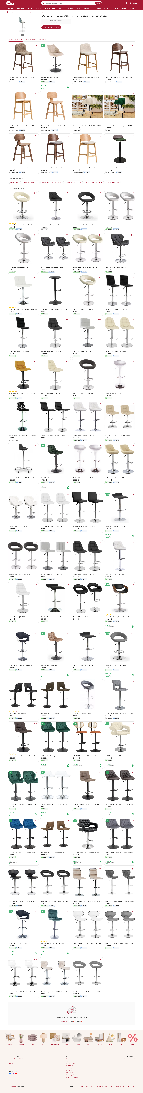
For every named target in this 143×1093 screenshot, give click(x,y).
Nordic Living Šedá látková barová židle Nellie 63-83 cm (25, 756)
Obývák (88, 1044)
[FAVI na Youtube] (16, 1073)
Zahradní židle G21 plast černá (82, 713)
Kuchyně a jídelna (16, 12)
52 (68, 235)
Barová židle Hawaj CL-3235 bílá (114, 574)
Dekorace (21, 1044)
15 (100, 235)
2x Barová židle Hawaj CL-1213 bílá (83, 478)
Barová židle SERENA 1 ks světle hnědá (52, 852)
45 (133, 193)
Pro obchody (69, 1070)
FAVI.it (106, 1086)
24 (36, 193)
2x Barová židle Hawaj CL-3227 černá (52, 267)
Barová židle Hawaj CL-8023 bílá (18, 617)
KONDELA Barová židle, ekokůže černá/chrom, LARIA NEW (58, 617)
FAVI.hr (101, 1086)
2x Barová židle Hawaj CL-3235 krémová (117, 478)
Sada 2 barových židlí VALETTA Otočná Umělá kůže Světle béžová (60, 992)
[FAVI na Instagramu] (13, 1073)
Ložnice (99, 1044)
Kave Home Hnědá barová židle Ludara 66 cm (118, 77)
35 (36, 584)
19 (133, 319)
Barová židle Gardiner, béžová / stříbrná (20, 225)
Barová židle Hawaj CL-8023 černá (51, 351)
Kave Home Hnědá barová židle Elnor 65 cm (21, 77)
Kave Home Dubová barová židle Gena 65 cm (54, 126)
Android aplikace (130, 1058)
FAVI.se (110, 1086)
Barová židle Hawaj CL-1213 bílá (114, 393)
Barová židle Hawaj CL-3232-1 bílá (83, 351)
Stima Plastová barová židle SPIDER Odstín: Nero (23, 435)
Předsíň (121, 1044)
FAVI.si (132, 1086)
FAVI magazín (70, 1068)
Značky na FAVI (70, 1063)
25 (68, 193)
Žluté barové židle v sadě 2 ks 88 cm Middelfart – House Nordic (27, 393)
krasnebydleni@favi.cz (17, 1058)
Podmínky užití (70, 1075)
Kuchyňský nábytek (28, 12)
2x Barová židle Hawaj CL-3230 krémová (85, 267)
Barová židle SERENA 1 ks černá (18, 713)
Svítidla (44, 1044)
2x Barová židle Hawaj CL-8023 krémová (117, 351)
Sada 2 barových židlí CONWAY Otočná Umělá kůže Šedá (121, 943)
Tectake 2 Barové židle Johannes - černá (53, 435)
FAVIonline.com (13, 1086)
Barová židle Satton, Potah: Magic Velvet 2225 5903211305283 (123, 126)
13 (68, 361)
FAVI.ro (91, 1086)
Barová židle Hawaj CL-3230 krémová (84, 309)
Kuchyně (65, 1044)
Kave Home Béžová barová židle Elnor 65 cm (86, 77)
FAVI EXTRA (69, 1072)
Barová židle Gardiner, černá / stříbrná (84, 225)
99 (100, 403)
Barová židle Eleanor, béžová (49, 77)
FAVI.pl (86, 1086)
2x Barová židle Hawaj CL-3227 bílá (19, 526)
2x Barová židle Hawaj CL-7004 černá (84, 526)
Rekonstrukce (55, 1044)
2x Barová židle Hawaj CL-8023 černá (84, 574)
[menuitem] (10, 8)
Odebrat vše (64, 1021)
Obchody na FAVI (71, 1061)
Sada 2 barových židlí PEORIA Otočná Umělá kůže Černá (57, 901)
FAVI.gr (128, 1086)
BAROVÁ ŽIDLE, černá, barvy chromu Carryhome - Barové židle (59, 225)
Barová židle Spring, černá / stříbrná (115, 526)
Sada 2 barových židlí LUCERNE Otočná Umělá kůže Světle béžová (92, 901)
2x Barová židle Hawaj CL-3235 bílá (83, 435)
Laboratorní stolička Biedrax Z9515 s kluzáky (22, 478)
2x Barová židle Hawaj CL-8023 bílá (51, 526)
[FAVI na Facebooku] (10, 1073)
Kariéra (11, 1063)
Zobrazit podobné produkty (51, 27)
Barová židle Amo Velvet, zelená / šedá (52, 943)
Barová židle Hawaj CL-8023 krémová (52, 393)
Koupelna (77, 1044)
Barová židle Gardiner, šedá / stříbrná (116, 665)
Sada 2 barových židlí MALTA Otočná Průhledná (22, 992)
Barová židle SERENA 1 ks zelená (50, 713)
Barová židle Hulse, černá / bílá (18, 943)
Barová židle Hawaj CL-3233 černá (19, 351)
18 (68, 319)
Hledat (98, 3)
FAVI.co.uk (117, 1086)
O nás (68, 1058)
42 (36, 235)
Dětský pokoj (110, 1045)
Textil (32, 1044)
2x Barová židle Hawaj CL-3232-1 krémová (117, 435)
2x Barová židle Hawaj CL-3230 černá (19, 574)
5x (16, 307)
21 (133, 277)
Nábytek (10, 1044)
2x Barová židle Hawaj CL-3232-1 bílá (52, 574)
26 (100, 445)
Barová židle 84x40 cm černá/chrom (83, 665)
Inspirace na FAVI (71, 1065)
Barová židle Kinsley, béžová (49, 665)
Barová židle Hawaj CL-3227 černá (115, 267)
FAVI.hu (96, 1086)
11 (36, 361)
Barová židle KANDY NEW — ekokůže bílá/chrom (23, 309)
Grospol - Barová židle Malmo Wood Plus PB (118, 168)
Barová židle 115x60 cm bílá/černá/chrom (20, 665)
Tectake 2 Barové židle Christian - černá (85, 617)
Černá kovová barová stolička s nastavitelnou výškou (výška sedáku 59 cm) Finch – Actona (67, 309)
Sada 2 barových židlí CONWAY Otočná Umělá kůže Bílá (89, 943)
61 (68, 494)
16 (36, 277)
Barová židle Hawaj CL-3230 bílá (18, 267)
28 (100, 542)
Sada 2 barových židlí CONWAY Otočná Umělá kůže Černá (25, 901)
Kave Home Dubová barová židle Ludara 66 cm (22, 126)
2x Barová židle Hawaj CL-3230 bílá (115, 225)
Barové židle (39, 12)
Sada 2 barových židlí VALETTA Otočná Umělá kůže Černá (122, 901)
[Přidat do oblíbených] (35, 15)
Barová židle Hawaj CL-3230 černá (83, 393)
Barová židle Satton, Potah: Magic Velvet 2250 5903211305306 (91, 126)
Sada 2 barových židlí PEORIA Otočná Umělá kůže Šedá (89, 992)
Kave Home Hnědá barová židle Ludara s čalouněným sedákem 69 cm (61, 168)
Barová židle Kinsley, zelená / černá (51, 478)
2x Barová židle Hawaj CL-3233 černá (116, 309)
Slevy (132, 1044)
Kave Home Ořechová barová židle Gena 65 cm (22, 168)
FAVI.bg (122, 1086)
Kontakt (11, 1061)
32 (68, 542)
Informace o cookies (72, 1077)
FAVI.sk (81, 1086)
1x (16, 223)
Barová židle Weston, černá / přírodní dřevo (118, 617)
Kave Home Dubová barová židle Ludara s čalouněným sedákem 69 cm (94, 168)
